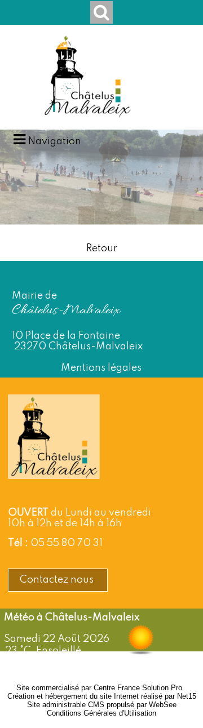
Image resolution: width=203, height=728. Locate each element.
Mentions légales (101, 368)
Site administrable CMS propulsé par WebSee (101, 704)
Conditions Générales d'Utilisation (101, 713)
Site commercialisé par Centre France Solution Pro (99, 687)
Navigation (54, 141)
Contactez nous (58, 580)
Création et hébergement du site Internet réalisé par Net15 (101, 696)
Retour (101, 248)
